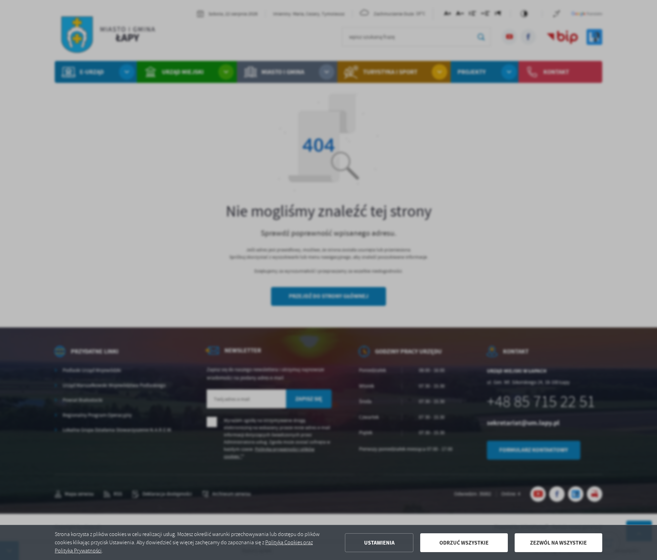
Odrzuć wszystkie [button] (464, 542)
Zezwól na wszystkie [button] (558, 542)
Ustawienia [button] (379, 542)
